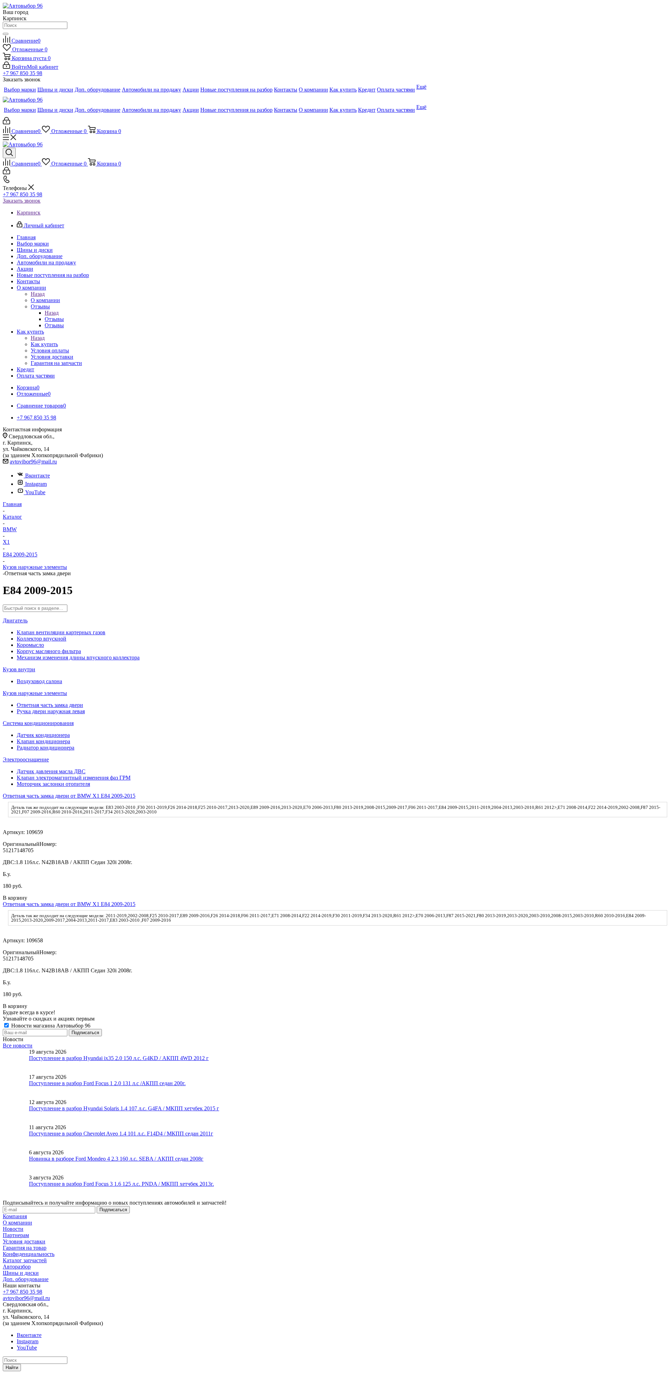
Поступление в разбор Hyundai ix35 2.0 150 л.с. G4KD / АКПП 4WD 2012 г (119, 1058)
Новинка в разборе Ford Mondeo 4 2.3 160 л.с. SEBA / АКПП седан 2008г (116, 1159)
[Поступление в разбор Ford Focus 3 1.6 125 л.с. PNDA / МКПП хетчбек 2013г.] (16, 1187)
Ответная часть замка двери (50, 705)
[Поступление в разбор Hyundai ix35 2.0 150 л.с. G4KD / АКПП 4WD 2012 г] (16, 1061)
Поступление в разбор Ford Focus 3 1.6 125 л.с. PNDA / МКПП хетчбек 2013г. (121, 1184)
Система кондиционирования (38, 723)
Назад (38, 294)
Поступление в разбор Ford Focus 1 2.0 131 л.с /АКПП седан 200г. (107, 1083)
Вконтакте (37, 475)
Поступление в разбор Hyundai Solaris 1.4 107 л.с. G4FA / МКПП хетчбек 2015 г (124, 1108)
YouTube (35, 492)
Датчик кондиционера (43, 735)
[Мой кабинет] (6, 122)
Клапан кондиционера (43, 741)
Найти (12, 1367)
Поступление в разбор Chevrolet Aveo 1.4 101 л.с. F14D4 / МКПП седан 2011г (121, 1134)
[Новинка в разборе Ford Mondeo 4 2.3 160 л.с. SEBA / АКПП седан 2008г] (16, 1162)
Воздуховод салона (39, 681)
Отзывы (54, 319)
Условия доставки (24, 1241)
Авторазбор (17, 1267)
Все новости (17, 1045)
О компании (45, 300)
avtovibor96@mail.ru (33, 462)
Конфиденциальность (28, 1254)
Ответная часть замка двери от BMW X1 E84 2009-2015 (69, 796)
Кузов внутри (19, 669)
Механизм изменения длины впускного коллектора (78, 657)
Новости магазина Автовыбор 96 (50, 1026)
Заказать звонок (21, 201)
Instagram (36, 484)
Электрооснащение (26, 759)
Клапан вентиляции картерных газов (61, 632)
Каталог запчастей (25, 1260)
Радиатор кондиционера (45, 748)
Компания (15, 1216)
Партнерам (16, 1235)
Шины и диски (21, 1273)
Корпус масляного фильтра (49, 651)
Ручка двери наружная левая (51, 711)
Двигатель (15, 620)
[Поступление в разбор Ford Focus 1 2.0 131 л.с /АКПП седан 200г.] (16, 1086)
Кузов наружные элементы (35, 693)
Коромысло (30, 645)
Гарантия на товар (24, 1248)
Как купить (44, 344)
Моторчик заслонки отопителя (53, 784)
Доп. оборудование (26, 1279)
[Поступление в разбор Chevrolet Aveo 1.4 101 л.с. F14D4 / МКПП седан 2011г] (16, 1136)
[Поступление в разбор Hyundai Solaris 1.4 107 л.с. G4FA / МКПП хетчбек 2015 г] (16, 1111)
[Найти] (5, 34)
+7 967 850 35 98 (22, 73)
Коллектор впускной (41, 639)
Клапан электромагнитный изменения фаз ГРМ (74, 778)
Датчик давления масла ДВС (51, 771)
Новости (13, 1229)
